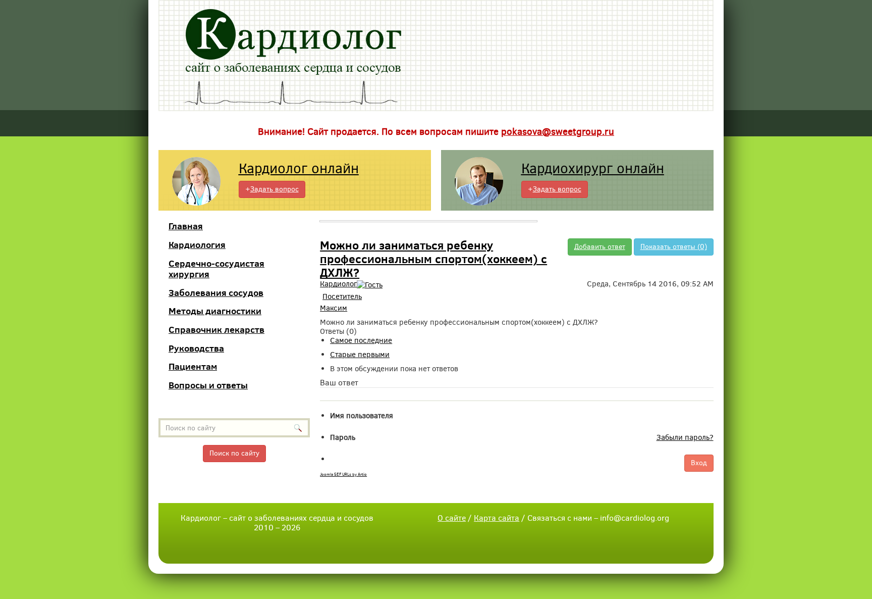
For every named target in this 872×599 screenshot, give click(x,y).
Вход (699, 463)
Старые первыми (360, 355)
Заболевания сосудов (216, 292)
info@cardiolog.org (634, 518)
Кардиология (197, 244)
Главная (186, 226)
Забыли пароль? (685, 437)
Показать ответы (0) (673, 247)
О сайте (452, 518)
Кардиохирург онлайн (592, 168)
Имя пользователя (361, 415)
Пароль (342, 437)
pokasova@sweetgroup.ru (557, 131)
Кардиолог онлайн (299, 168)
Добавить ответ (599, 247)
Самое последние (361, 340)
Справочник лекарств (216, 329)
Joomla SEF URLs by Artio (343, 474)
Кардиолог (338, 284)
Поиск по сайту (234, 453)
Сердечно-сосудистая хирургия (216, 269)
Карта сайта (496, 518)
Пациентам (193, 366)
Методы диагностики (215, 311)
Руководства (196, 348)
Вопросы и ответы (208, 385)
